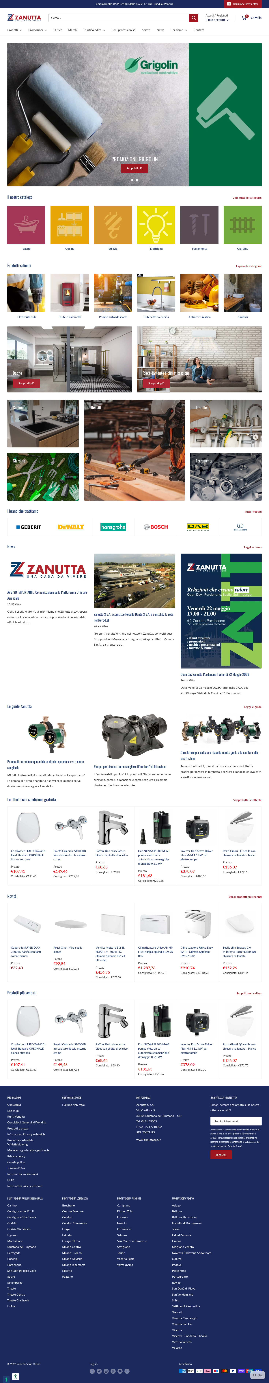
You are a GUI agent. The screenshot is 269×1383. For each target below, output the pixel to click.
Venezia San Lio (182, 1324)
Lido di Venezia (181, 1235)
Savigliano (123, 1246)
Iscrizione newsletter (245, 3)
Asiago (176, 1205)
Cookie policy (16, 1162)
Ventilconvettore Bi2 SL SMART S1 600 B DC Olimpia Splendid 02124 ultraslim (110, 954)
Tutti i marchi (253, 511)
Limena (176, 1241)
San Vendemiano (182, 1294)
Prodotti (12, 30)
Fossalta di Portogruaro (187, 1223)
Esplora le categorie (249, 266)
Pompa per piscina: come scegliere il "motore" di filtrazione (130, 766)
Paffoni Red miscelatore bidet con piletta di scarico (112, 853)
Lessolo (121, 1223)
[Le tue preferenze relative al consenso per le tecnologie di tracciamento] (6, 1379)
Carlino (12, 1205)
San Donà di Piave (183, 1288)
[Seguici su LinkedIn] (127, 1371)
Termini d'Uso (16, 1168)
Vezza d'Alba (125, 1264)
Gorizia (11, 1223)
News (160, 30)
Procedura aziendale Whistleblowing (20, 1142)
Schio (175, 1300)
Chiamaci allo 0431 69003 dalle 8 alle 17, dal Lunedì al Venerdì (134, 3)
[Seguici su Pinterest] (113, 1371)
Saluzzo (122, 1235)
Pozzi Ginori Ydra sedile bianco (67, 949)
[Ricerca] (193, 18)
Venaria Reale (125, 1258)
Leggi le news (253, 547)
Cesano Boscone (72, 1211)
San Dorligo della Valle (21, 1270)
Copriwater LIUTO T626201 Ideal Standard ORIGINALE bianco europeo (28, 855)
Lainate (67, 1235)
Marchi (72, 30)
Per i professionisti (124, 30)
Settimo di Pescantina (186, 1306)
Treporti (177, 1312)
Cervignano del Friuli (20, 1211)
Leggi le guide (253, 706)
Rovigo (176, 1282)
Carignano (123, 1205)
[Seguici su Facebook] (92, 1371)
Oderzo (177, 1258)
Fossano (122, 1217)
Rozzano (67, 1276)
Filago (66, 1229)
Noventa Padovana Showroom (191, 1253)
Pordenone (14, 1264)
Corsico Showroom (74, 1223)
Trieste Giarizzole (18, 1300)
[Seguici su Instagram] (106, 1371)
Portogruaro (180, 1276)
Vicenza (177, 1330)
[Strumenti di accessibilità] (15, 1376)
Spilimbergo (15, 1282)
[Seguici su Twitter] (99, 1371)
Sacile (11, 1276)
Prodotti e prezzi (17, 1128)
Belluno (177, 1211)
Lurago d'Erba (71, 1241)
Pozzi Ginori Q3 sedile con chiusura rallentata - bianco (239, 853)
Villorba (177, 1347)
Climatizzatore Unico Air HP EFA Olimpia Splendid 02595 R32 (155, 952)
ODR (10, 1180)
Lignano (12, 1235)
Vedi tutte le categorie (247, 197)
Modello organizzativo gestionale (28, 1150)
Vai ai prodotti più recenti (245, 896)
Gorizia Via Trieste (18, 1229)
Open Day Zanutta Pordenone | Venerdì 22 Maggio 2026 (215, 674)
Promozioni (35, 30)
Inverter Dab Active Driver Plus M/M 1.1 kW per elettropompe (197, 855)
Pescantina (179, 1270)
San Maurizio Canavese (132, 1241)
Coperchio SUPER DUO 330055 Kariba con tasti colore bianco (26, 952)
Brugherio (68, 1205)
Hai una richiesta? (73, 1104)
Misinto (67, 1270)
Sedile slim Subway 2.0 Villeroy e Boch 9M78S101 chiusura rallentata (239, 952)
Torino (121, 1253)
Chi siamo (177, 30)
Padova (177, 1264)
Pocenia (12, 1258)
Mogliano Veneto (183, 1246)
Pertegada (13, 1253)
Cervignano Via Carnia (21, 1217)
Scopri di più (134, 168)
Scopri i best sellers (249, 993)
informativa (247, 1133)
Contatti (199, 30)
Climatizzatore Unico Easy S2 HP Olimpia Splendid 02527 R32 (197, 952)
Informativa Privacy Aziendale (26, 1134)
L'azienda (13, 1110)
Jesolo (176, 1229)
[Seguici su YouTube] (120, 1371)
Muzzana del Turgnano (21, 1246)
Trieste (11, 1288)
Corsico (67, 1217)
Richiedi (221, 1154)
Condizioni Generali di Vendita (26, 1122)
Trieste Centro (16, 1294)
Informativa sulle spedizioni (24, 1186)
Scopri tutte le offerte (247, 800)
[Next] (261, 226)
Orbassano (124, 1229)
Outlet (57, 30)
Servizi (146, 30)
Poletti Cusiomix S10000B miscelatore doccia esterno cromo (69, 855)
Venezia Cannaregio (184, 1318)
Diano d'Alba (125, 1211)
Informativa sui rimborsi (22, 1174)
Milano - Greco (72, 1253)
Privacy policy (16, 1156)
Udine (11, 1306)
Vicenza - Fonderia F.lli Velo (189, 1336)
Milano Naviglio (72, 1258)
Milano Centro (71, 1246)
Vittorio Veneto (182, 1342)
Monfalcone (15, 1241)
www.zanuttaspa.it (148, 1139)
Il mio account (216, 20)
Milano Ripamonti (73, 1264)
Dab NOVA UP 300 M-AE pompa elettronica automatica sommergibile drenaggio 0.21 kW (153, 857)
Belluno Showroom (184, 1217)
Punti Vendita (92, 30)
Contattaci (14, 1104)
